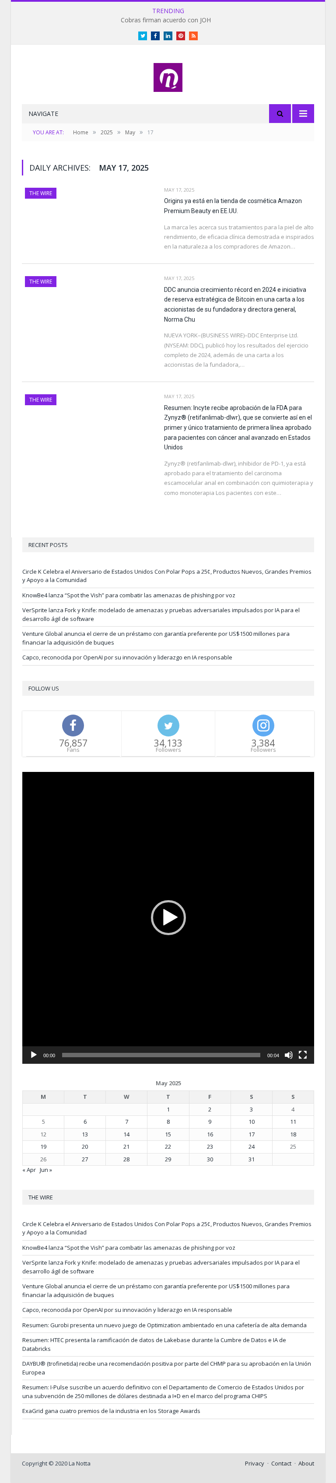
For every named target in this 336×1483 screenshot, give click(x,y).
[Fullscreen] (302, 1055)
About (306, 1463)
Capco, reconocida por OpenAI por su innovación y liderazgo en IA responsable (127, 657)
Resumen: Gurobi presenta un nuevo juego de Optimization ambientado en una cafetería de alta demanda (164, 1325)
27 (85, 1159)
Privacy (254, 1463)
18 (293, 1134)
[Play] (33, 1055)
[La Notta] (168, 75)
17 (251, 1134)
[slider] (161, 1055)
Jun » (46, 1170)
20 (85, 1146)
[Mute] (288, 1055)
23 (210, 1146)
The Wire (40, 193)
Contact (281, 1463)
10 (251, 1121)
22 (168, 1146)
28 (126, 1159)
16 (210, 1134)
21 (126, 1146)
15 (168, 1134)
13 (85, 1134)
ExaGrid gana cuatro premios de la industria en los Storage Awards (111, 1411)
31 (251, 1159)
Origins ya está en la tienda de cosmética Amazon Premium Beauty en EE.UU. (233, 205)
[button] (168, 917)
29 (168, 1159)
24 (251, 1146)
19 (43, 1146)
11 (293, 1121)
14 (126, 1134)
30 (210, 1159)
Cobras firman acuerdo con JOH (166, 20)
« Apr (29, 1170)
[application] (168, 918)
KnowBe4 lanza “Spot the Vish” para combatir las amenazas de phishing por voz (128, 595)
